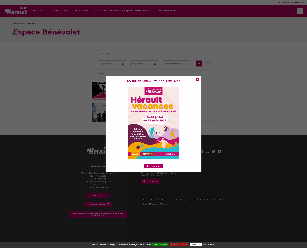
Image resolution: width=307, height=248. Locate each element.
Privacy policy (208, 245)
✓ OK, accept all (160, 245)
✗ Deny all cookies (179, 245)
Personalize (196, 245)
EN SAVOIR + (154, 166)
